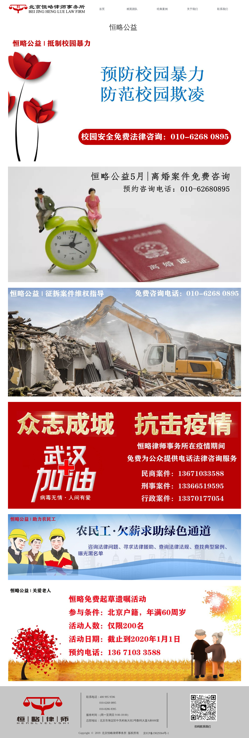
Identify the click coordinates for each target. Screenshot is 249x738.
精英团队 (132, 9)
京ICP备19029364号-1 (156, 733)
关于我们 (192, 9)
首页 (102, 9)
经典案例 (162, 9)
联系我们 (222, 9)
